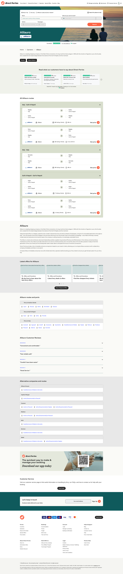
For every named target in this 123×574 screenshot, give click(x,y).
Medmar (23, 411)
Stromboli (46, 306)
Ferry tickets (22, 534)
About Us (22, 542)
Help (85, 532)
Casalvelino (58, 325)
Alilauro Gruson (25, 386)
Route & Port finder (24, 530)
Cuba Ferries (87, 542)
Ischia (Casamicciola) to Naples (44, 407)
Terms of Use (65, 550)
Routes (23, 60)
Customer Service (88, 530)
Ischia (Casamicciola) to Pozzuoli (31, 398)
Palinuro (89, 325)
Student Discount (24, 548)
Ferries (42, 528)
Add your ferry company (46, 542)
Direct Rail (86, 544)
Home (22, 50)
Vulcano (55, 306)
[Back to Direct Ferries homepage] (9, 3)
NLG (22, 420)
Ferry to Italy (27, 321)
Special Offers (48, 3)
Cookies (64, 542)
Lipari (24, 306)
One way (33, 12)
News (21, 546)
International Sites (24, 544)
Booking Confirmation (67, 530)
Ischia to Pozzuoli (27, 407)
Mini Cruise (43, 532)
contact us (96, 565)
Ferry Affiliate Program (46, 544)
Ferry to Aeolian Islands (30, 302)
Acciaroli (25, 325)
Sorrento (47, 327)
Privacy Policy (66, 548)
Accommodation (44, 526)
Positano (97, 325)
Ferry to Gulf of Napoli (30, 311)
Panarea (32, 306)
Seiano (40, 327)
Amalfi (41, 325)
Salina (39, 306)
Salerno (33, 327)
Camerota (48, 325)
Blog (58, 3)
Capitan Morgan (25, 394)
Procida (44, 315)
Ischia (37, 315)
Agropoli (33, 325)
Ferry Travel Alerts (88, 534)
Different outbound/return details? (45, 12)
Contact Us (86, 528)
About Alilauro (32, 60)
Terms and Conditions (67, 552)
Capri (24, 315)
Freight (42, 530)
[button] (61, 105)
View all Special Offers (61, 287)
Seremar (23, 429)
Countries (54, 3)
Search (94, 24)
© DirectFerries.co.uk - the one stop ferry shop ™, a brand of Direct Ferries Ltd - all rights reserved (39, 563)
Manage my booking (67, 528)
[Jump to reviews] (61, 43)
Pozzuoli (25, 327)
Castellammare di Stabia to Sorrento (32, 390)
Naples (82, 325)
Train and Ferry (44, 534)
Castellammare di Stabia (70, 325)
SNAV (22, 437)
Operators (41, 3)
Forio (31, 315)
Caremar (23, 403)
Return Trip (25, 12)
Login (64, 526)
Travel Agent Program (46, 546)
